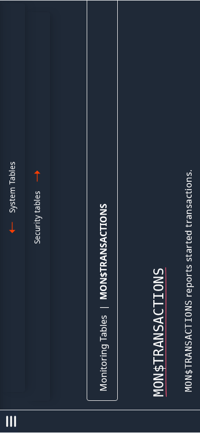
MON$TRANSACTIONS (103, 251)
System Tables (12, 187)
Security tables (37, 217)
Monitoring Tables (103, 353)
